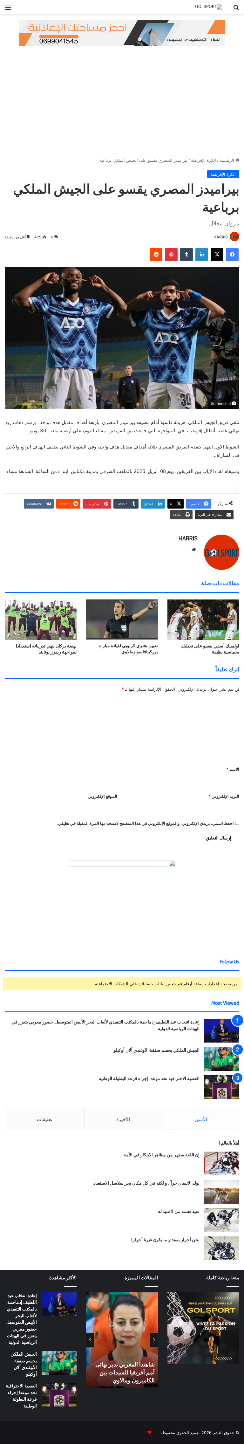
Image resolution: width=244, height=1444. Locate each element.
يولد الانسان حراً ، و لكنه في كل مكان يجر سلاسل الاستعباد (146, 1183)
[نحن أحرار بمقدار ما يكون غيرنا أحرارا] (221, 1248)
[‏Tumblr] (186, 254)
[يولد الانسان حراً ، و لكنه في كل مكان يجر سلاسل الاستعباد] (221, 1192)
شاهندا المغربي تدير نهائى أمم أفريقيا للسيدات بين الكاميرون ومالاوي (125, 1372)
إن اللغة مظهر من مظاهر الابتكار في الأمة (162, 1155)
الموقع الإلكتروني (102, 796)
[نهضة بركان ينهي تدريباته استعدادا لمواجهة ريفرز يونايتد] (41, 619)
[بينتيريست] (171, 254)
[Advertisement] (122, 99)
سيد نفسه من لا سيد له (179, 1211)
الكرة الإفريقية (203, 160)
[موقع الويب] (194, 549)
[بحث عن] (236, 9)
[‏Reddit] (156, 254)
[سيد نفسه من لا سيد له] (221, 1220)
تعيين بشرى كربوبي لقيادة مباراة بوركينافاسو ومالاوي (128, 648)
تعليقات (44, 1119)
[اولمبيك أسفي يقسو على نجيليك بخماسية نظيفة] (203, 619)
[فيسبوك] (232, 254)
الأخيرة (123, 1119)
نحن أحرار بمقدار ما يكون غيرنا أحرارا (165, 1239)
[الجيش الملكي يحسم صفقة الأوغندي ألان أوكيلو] (221, 1059)
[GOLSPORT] (208, 7)
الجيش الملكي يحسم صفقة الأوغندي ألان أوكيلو (157, 1050)
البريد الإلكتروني (223, 796)
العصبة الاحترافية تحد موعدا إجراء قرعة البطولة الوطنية (149, 1078)
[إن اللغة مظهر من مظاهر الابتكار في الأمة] (221, 1163)
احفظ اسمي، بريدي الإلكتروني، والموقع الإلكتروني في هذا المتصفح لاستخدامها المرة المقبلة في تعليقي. (145, 823)
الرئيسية (227, 160)
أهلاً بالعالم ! (229, 1143)
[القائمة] (8, 9)
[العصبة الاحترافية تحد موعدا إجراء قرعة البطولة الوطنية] (221, 1087)
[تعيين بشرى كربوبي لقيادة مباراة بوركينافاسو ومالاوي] (122, 619)
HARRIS (221, 237)
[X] (217, 254)
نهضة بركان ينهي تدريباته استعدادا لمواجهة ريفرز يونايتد (46, 649)
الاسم (232, 769)
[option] (122, 1340)
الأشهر (200, 1119)
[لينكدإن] (201, 254)
